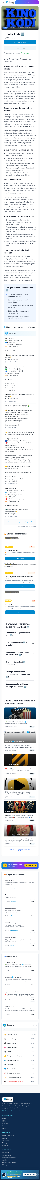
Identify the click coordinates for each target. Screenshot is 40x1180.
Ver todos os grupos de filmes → (20, 850)
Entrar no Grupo (21, 42)
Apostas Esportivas (8, 1135)
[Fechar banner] (37, 1175)
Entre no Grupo (20, 558)
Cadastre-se (20, 586)
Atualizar (32, 327)
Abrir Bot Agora (31, 1174)
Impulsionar (29, 865)
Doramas (5, 1123)
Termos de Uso (6, 1155)
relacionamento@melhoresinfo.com (13, 1111)
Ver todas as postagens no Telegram (19, 522)
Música (4, 1128)
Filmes (4, 1118)
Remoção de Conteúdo (9, 1162)
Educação (5, 1143)
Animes (4, 1126)
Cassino (4, 1138)
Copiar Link (18, 48)
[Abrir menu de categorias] (3, 2)
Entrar (27, 2)
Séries (4, 1121)
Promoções (5, 1145)
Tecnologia (5, 1140)
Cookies (4, 1160)
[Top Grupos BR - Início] (10, 2)
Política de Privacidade (9, 1157)
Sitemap (4, 1165)
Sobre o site (5, 1153)
